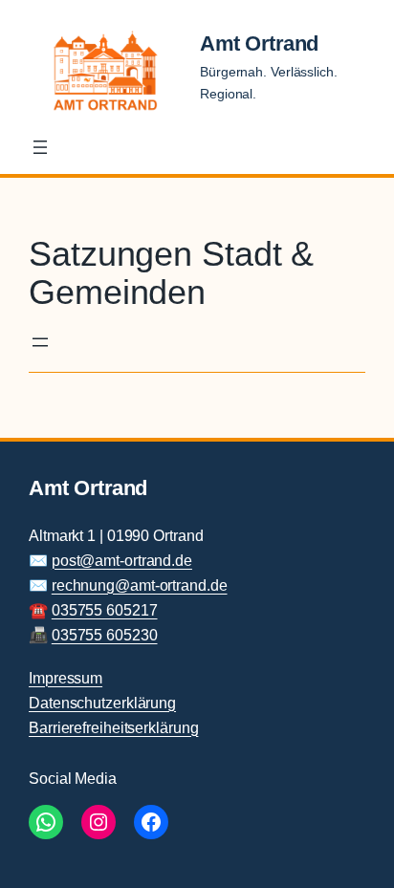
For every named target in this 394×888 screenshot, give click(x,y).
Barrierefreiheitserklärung (113, 727)
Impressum (65, 677)
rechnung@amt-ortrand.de (140, 585)
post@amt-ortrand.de (122, 560)
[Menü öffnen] (40, 147)
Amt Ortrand (259, 43)
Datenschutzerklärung (102, 702)
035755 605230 (105, 634)
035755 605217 (105, 609)
